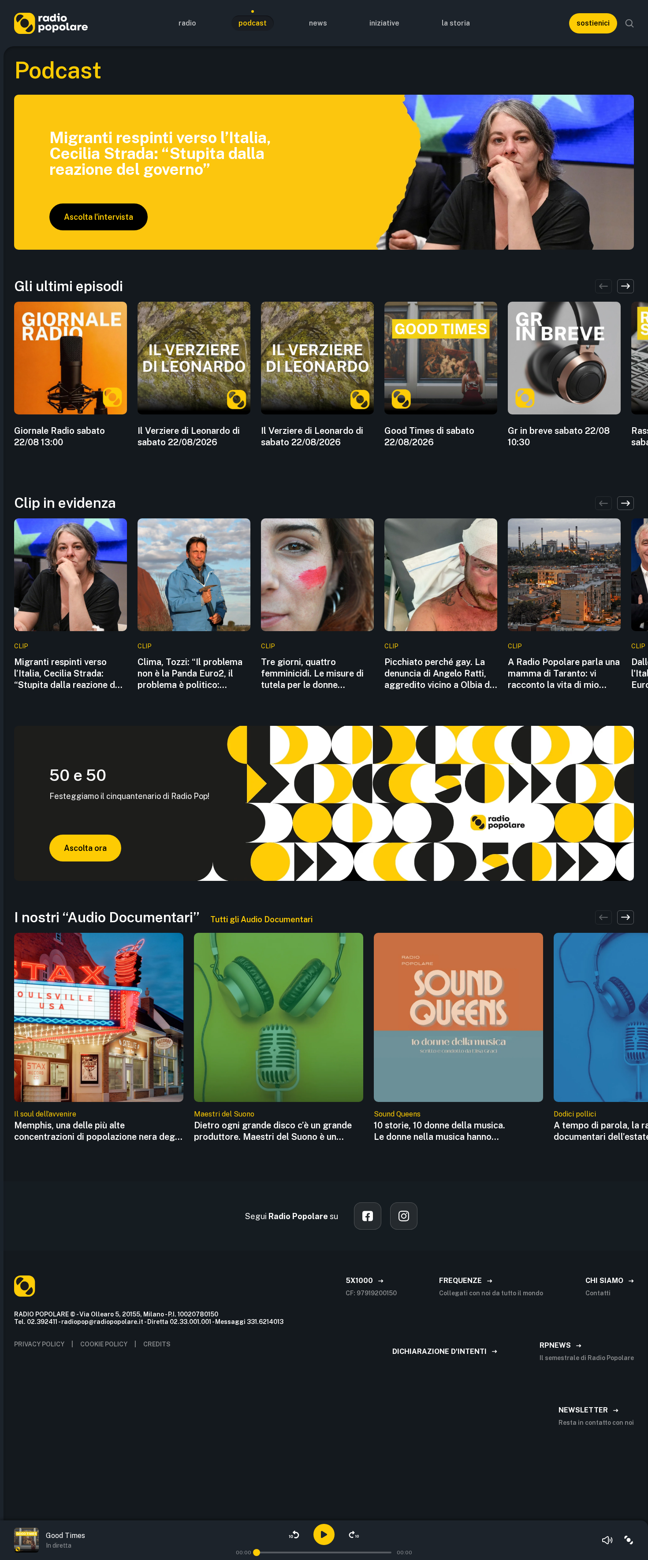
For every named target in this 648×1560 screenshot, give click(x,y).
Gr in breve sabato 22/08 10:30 (559, 436)
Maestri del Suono (224, 1114)
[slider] (256, 1552)
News (318, 23)
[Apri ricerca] (629, 23)
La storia (456, 23)
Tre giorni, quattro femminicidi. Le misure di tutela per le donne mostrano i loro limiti (312, 674)
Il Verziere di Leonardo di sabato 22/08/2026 (189, 436)
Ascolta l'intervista (98, 217)
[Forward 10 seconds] (354, 1534)
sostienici (593, 23)
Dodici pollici (575, 1114)
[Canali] (628, 1540)
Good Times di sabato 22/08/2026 (429, 436)
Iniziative (384, 23)
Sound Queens (397, 1114)
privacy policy (39, 1344)
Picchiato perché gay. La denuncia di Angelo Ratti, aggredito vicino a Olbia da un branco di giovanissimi (439, 674)
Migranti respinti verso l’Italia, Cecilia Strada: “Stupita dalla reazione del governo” (68, 674)
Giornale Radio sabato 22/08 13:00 (59, 436)
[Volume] (607, 1540)
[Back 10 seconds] (294, 1534)
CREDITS (157, 1344)
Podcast (252, 23)
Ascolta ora (85, 848)
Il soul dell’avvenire (45, 1114)
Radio (187, 23)
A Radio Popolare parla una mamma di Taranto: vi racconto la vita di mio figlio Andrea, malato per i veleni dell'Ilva (564, 674)
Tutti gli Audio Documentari (261, 919)
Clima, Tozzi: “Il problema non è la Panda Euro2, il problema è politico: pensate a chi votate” (190, 674)
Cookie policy (103, 1344)
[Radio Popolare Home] (51, 23)
